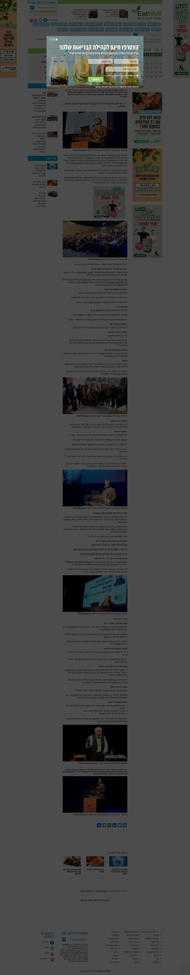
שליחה (95, 79)
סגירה (52, 39)
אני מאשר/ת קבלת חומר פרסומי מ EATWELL (120, 76)
